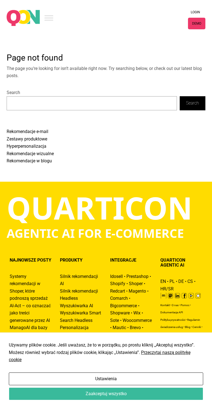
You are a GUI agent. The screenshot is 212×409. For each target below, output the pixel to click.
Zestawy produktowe (27, 139)
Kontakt (165, 305)
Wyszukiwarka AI (76, 305)
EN (163, 281)
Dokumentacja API (171, 312)
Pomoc (185, 305)
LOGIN (195, 12)
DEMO (196, 23)
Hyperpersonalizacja (26, 146)
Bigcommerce (123, 305)
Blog (187, 327)
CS (190, 281)
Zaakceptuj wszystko (106, 393)
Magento (137, 291)
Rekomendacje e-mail (27, 131)
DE (181, 281)
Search (13, 92)
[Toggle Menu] (48, 17)
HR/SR (167, 288)
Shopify (117, 283)
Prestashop (137, 276)
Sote (114, 320)
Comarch (119, 298)
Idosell (116, 276)
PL (172, 281)
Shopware (120, 313)
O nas (175, 305)
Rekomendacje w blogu (29, 160)
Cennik (196, 327)
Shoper (136, 283)
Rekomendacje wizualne (30, 153)
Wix (137, 313)
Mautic (119, 327)
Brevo (135, 327)
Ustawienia (106, 378)
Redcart (117, 291)
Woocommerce (137, 320)
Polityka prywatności (172, 319)
